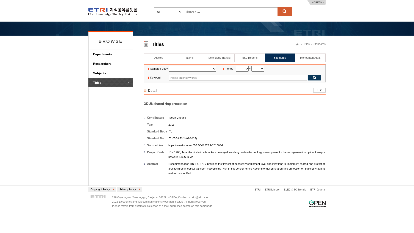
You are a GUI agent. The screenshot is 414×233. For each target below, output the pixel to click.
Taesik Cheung (177, 117)
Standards (320, 44)
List (319, 90)
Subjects (99, 73)
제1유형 (317, 203)
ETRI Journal (318, 189)
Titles (97, 82)
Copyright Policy (100, 189)
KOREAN (317, 2)
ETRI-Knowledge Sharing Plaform (112, 12)
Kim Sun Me (186, 157)
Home (297, 45)
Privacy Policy (127, 189)
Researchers (102, 63)
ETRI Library (272, 189)
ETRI (257, 189)
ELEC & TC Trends (295, 189)
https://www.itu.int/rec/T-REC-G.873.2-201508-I (195, 145)
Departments (102, 54)
